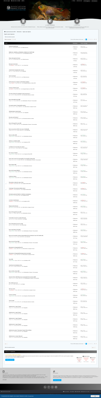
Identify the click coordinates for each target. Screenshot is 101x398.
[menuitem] (16, 1)
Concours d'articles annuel (14, 87)
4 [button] (90, 39)
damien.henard (13, 130)
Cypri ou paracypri (12, 75)
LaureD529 (12, 94)
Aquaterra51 (12, 53)
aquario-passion (84, 158)
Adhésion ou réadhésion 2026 (14, 140)
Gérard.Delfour (12, 106)
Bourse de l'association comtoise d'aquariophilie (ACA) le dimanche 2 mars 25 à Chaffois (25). (26, 235)
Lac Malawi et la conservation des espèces (16, 146)
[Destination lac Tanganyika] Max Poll (16, 247)
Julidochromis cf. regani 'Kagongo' (15, 318)
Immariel (11, 118)
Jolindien (12, 112)
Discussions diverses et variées (29, 94)
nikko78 (11, 59)
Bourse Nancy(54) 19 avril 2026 (14, 99)
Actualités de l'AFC (27, 142)
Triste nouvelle (11, 300)
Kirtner (11, 47)
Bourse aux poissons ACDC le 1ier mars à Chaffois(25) (19, 129)
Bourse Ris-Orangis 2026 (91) (14, 170)
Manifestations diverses (28, 53)
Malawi (26, 148)
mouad (11, 284)
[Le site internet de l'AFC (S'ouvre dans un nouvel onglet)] (23, 21)
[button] (84, 39)
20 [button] (94, 39)
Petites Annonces (25, 47)
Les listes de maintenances (14, 200)
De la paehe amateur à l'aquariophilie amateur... (17, 105)
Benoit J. (12, 65)
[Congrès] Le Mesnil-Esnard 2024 (29, 295)
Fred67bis (12, 266)
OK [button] (95, 396)
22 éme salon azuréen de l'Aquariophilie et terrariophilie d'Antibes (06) (22, 158)
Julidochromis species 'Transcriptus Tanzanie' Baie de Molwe (20, 330)
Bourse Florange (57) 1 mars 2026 (15, 123)
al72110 (12, 136)
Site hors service (12, 288)
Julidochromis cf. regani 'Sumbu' (15, 306)
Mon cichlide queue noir (13, 282)
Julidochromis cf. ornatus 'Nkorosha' (16, 336)
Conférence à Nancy (12, 176)
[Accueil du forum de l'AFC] (14, 8)
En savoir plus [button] (30, 396)
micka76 (83, 87)
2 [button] (87, 39)
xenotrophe (12, 301)
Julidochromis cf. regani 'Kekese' (15, 312)
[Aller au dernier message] (84, 46)
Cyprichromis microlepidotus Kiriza (15, 265)
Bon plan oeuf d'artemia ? (13, 117)
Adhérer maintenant (10, 359)
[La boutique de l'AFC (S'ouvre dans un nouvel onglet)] (77, 21)
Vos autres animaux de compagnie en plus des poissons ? (19, 93)
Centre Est (28, 130)
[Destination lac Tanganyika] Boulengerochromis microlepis (20, 253)
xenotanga (12, 77)
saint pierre (13, 278)
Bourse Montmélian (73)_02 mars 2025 (16, 223)
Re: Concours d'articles (13, 152)
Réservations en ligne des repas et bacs (16, 182)
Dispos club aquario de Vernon (14, 58)
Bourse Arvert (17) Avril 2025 (14, 241)
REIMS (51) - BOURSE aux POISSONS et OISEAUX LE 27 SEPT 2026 (21, 52)
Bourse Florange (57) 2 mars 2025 (15, 211)
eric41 (12, 307)
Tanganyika (24, 71)
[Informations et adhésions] (86, 358)
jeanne (11, 71)
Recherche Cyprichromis (13, 46)
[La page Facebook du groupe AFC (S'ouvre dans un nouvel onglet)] (50, 21)
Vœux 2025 (11, 259)
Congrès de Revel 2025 (27, 183)
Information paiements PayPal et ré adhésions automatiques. (20, 194)
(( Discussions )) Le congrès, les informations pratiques (19, 81)
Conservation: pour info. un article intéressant (17, 217)
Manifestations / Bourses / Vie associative (30, 100)
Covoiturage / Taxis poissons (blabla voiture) (17, 188)
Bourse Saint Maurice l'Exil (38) (14, 229)
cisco (12, 100)
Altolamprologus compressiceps (15, 111)
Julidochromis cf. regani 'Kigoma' (15, 324)
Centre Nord (26, 65)
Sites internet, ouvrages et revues (30, 106)
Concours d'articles (12, 294)
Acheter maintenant (57, 380)
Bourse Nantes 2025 (12, 164)
